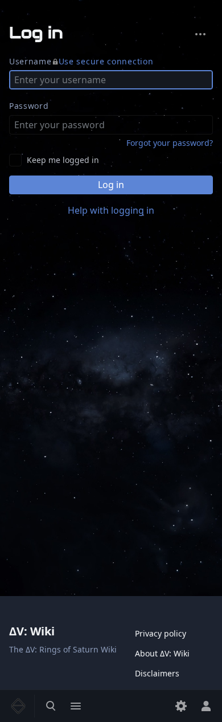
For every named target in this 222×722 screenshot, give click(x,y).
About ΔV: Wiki (162, 653)
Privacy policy (160, 633)
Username (81, 61)
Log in (111, 184)
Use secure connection (106, 61)
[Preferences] (181, 706)
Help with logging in (111, 210)
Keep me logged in (63, 159)
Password (29, 105)
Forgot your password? (169, 142)
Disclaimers (157, 673)
